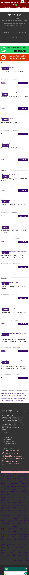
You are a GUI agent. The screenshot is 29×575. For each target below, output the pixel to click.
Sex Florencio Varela (26, 507)
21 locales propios (12, 451)
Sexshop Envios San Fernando (20, 480)
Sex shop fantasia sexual (3, 546)
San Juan (3, 397)
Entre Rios (3, 395)
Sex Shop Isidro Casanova (15, 546)
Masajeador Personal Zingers (13, 312)
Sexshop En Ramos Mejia (10, 493)
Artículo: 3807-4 (5, 294)
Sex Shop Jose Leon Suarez (3, 550)
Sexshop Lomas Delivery (3, 475)
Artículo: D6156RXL (6, 238)
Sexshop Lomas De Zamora (9, 475)
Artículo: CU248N (5, 79)
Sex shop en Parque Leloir (9, 529)
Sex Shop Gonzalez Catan (9, 546)
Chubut (2, 400)
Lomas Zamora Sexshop (3, 497)
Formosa (15, 398)
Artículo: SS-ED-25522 (6, 263)
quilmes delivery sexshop (15, 502)
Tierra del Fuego (21, 398)
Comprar (23, 83)
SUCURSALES (7, 435)
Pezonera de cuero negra (12, 71)
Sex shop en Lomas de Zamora (15, 525)
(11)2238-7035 (11, 426)
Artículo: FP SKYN (5, 130)
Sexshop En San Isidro (26, 488)
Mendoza (19, 393)
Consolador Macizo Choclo (13, 204)
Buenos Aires (4, 393)
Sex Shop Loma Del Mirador (20, 550)
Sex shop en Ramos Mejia (26, 529)
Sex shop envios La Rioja (15, 539)
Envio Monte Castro (2, 529)
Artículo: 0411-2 (5, 212)
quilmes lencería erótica (20, 502)
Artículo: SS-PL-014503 (6, 347)
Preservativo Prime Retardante (14, 97)
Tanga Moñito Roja (9, 148)
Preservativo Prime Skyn (11, 122)
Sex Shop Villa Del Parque (26, 560)
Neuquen (18, 400)
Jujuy (11, 398)
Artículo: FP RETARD (6, 104)
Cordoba (9, 393)
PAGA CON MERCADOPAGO (11, 446)
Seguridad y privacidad (13, 456)
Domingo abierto (11, 461)
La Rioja (13, 397)
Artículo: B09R (5, 156)
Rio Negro (7, 400)
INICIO (5, 432)
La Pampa (18, 395)
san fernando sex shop (26, 502)
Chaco (22, 400)
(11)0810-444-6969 (12, 424)
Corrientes (9, 395)
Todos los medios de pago (14, 458)
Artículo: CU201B (5, 187)
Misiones (14, 395)
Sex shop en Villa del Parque (20, 534)
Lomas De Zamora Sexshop (3, 507)
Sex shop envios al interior (26, 534)
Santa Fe (14, 393)
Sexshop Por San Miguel (15, 488)
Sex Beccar (20, 505)
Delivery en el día (11, 453)
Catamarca (8, 397)
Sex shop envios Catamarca (3, 539)
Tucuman (23, 393)
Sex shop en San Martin (15, 534)
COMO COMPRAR (8, 437)
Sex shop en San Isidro (3, 534)
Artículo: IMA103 (5, 320)
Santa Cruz (12, 400)
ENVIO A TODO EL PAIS (10, 443)
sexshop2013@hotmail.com (12, 427)
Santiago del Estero (5, 398)
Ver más (3, 82)
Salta (17, 397)
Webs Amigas (15, 472)
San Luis (24, 395)
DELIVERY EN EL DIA (9, 441)
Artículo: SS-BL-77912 (6, 374)
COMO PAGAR (7, 439)
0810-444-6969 (15, 79)
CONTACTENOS (8, 448)
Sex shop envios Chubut (9, 539)
